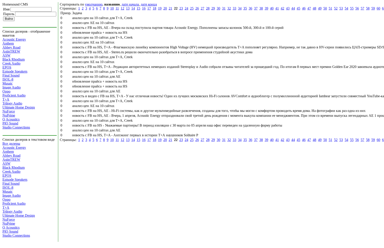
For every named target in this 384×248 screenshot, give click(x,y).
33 (234, 8)
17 (149, 8)
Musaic (7, 83)
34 (240, 8)
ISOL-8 (7, 79)
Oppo (6, 91)
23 (181, 8)
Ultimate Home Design (18, 107)
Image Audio (11, 87)
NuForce (8, 111)
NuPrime (8, 115)
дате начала (130, 4)
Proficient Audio (14, 95)
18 (154, 8)
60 (378, 8)
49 (320, 8)
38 (261, 8)
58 (368, 8)
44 (293, 8)
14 (133, 8)
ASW (6, 55)
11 (117, 8)
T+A (5, 99)
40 (272, 8)
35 (245, 8)
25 (192, 8)
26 (197, 8)
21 (170, 8)
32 (229, 8)
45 (298, 8)
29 (213, 8)
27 (202, 8)
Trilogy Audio (12, 103)
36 (250, 8)
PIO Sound (10, 123)
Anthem (8, 43)
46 (304, 8)
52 (336, 8)
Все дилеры (11, 143)
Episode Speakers (14, 71)
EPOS (6, 67)
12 (122, 8)
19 (160, 8)
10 (112, 8)
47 (309, 8)
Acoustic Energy (14, 39)
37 (256, 8)
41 (277, 8)
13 (128, 8)
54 (346, 8)
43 (288, 8)
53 (341, 8)
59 (373, 8)
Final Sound (11, 75)
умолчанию (93, 4)
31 (224, 8)
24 (186, 8)
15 (138, 8)
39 (266, 8)
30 (218, 8)
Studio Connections (16, 127)
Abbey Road (11, 47)
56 (357, 8)
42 (282, 8)
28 (208, 8)
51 (330, 8)
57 (362, 8)
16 (144, 8)
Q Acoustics (11, 119)
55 (352, 8)
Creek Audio (11, 63)
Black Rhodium (13, 59)
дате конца (149, 4)
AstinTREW (11, 51)
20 (165, 8)
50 (325, 8)
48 (314, 8)
